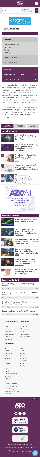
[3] (7, 157)
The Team (23, 366)
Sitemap (22, 363)
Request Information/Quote (14, 74)
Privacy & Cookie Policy (12, 386)
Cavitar (8, 289)
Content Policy (9, 389)
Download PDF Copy (11, 79)
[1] (7, 138)
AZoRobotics (9, 331)
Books (22, 348)
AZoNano (8, 329)
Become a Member (11, 373)
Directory (8, 358)
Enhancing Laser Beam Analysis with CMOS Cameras (19, 294)
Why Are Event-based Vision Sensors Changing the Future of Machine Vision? (26, 241)
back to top (33, 398)
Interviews (8, 361)
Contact (7, 379)
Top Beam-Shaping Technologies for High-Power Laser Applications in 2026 (26, 252)
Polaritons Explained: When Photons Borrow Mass (26, 220)
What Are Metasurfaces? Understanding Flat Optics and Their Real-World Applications (25, 262)
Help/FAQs (23, 361)
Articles (7, 351)
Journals (7, 363)
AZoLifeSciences (25, 336)
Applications (24, 356)
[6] (7, 272)
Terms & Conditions (11, 384)
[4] (7, 168)
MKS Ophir (9, 298)
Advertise (8, 381)
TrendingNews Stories (7, 126)
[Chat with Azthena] (35, 453)
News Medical (24, 334)
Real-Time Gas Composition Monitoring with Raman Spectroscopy (26, 271)
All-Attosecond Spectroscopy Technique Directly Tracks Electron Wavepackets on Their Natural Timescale (25, 179)
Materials (23, 353)
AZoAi (22, 331)
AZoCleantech (9, 334)
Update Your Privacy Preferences (21, 451)
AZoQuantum (24, 329)
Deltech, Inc (9, 307)
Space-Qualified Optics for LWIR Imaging (18, 311)
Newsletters (8, 376)
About (7, 368)
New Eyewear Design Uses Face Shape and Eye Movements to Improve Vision (25, 158)
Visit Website (8, 70)
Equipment (8, 353)
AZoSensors (24, 326)
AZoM (6, 326)
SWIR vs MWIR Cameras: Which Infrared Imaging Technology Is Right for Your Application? (26, 232)
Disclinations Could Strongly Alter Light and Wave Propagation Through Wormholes (26, 148)
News (6, 348)
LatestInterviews (33, 126)
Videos (7, 356)
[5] (7, 178)
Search (7, 371)
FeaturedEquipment (20, 126)
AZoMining (8, 339)
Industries (23, 358)
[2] (7, 147)
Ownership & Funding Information (12, 392)
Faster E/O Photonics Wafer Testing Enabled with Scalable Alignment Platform (26, 167)
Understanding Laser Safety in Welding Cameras (18, 285)
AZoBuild (7, 336)
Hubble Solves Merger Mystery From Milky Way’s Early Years (26, 137)
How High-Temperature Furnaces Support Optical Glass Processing (19, 303)
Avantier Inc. (9, 314)
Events (22, 351)
